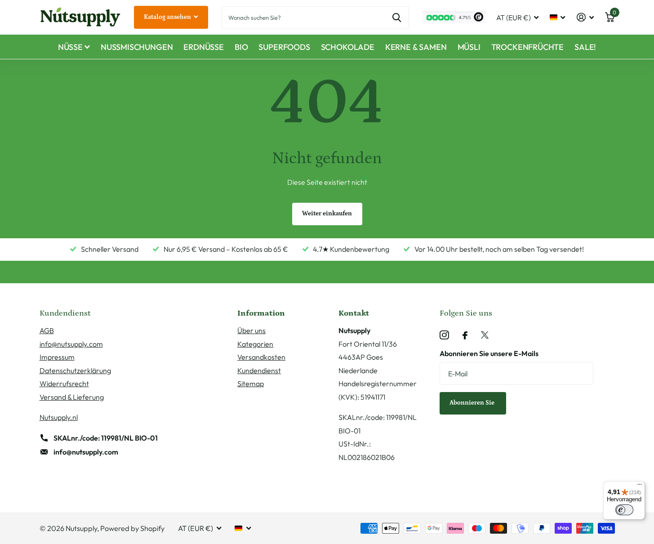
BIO (241, 47)
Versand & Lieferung (72, 396)
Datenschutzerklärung (75, 370)
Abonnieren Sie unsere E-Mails (489, 353)
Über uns (251, 330)
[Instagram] (444, 335)
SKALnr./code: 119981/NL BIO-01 (105, 437)
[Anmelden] (585, 17)
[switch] (624, 509)
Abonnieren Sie (472, 402)
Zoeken (396, 17)
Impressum (57, 356)
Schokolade (347, 47)
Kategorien (255, 343)
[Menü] (639, 486)
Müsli (469, 47)
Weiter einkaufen (327, 213)
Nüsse (70, 47)
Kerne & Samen (416, 47)
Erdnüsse (203, 47)
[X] (485, 335)
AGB (47, 330)
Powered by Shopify (132, 528)
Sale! (585, 47)
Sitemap (250, 383)
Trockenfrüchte (527, 47)
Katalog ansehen (168, 17)
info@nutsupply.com (71, 343)
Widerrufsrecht (64, 383)
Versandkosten (261, 356)
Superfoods (284, 47)
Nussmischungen (137, 47)
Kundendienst (259, 370)
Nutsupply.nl (59, 417)
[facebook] (465, 335)
